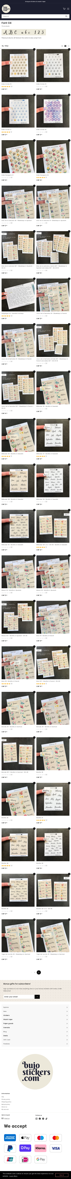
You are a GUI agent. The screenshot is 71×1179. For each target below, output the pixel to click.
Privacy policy (6, 1099)
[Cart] (64, 9)
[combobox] (35, 16)
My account (5, 1109)
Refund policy (6, 1104)
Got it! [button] (62, 1175)
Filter (6, 46)
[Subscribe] (37, 997)
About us (4, 1107)
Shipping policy (6, 1102)
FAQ (3, 1097)
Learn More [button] (13, 1176)
